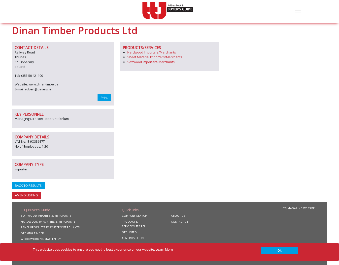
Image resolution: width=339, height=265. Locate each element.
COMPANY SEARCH (134, 215)
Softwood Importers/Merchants (151, 62)
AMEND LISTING (26, 195)
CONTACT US (179, 221)
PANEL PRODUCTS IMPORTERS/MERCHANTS (50, 227)
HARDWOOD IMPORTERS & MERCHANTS (48, 221)
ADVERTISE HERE (133, 238)
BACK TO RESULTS (28, 185)
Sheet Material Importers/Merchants (154, 57)
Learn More (164, 249)
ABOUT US (178, 215)
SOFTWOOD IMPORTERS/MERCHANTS (46, 215)
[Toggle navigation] (298, 11)
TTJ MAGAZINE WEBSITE (299, 208)
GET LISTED (129, 232)
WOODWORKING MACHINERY (41, 239)
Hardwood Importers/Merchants (151, 52)
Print (104, 97)
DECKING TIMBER (32, 233)
